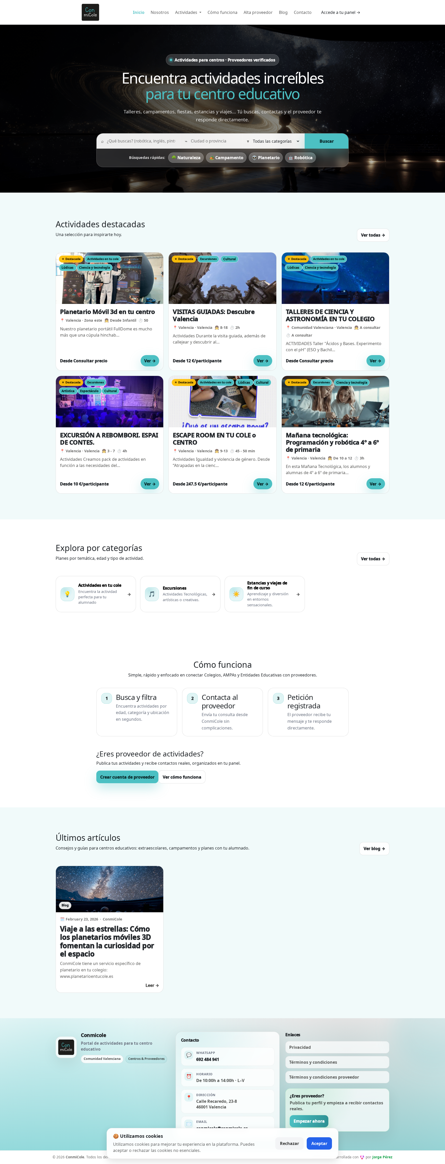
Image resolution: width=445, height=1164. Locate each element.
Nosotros (160, 12)
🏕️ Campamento (226, 157)
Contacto (303, 12)
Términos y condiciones (313, 1062)
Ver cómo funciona (182, 777)
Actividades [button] (186, 12)
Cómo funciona (222, 12)
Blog (283, 12)
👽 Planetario (266, 157)
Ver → (150, 361)
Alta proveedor (258, 12)
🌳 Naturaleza (186, 157)
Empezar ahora (309, 1121)
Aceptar (319, 1143)
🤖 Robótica (300, 157)
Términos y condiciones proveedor (324, 1077)
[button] (110, 311)
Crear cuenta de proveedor (127, 777)
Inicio (138, 12)
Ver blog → (374, 848)
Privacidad (300, 1047)
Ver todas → (373, 235)
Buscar (327, 141)
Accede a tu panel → (340, 12)
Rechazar (289, 1143)
